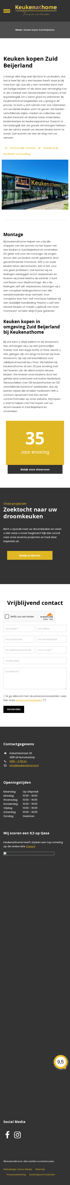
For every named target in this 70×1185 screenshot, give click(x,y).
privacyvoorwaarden (28, 700)
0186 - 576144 (18, 761)
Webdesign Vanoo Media (17, 1169)
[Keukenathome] (35, 10)
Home (18, 29)
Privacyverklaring (16, 1174)
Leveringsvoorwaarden (42, 1174)
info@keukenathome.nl (24, 765)
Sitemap (40, 1169)
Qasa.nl (30, 846)
